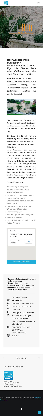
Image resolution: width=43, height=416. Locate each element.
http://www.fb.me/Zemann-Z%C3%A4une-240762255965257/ (21, 330)
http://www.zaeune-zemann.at (22, 303)
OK (29, 242)
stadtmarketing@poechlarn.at (13, 386)
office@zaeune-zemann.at (21, 306)
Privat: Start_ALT (21, 358)
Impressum (37, 397)
